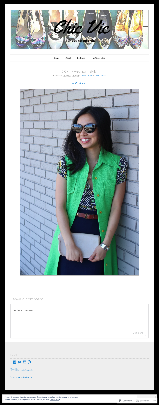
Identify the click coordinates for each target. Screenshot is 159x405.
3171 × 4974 (87, 75)
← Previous (78, 83)
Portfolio (81, 58)
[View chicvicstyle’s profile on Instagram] (24, 362)
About (68, 58)
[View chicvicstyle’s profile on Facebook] (14, 362)
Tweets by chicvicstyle (21, 377)
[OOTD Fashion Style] (79, 182)
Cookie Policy (55, 400)
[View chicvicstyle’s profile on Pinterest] (29, 362)
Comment (138, 332)
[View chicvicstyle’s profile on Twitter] (19, 362)
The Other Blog (98, 58)
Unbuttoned (100, 75)
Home (56, 58)
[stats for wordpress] (10, 380)
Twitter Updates (21, 369)
